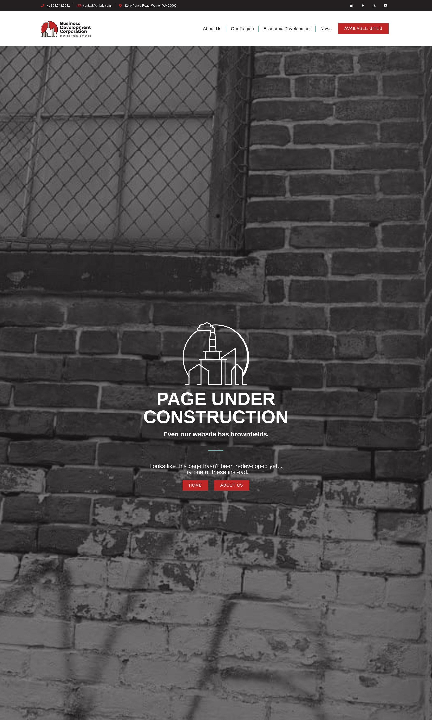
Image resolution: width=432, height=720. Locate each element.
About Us (212, 28)
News (326, 28)
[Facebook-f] (363, 5)
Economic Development (287, 28)
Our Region (242, 28)
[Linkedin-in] (352, 5)
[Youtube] (385, 5)
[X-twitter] (374, 5)
